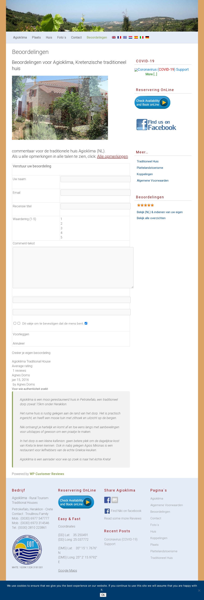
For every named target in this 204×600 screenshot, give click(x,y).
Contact (76, 37)
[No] (199, 590)
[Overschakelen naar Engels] (114, 37)
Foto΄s (61, 37)
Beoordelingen (97, 37)
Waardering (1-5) (24, 219)
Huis (49, 37)
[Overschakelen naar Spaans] (136, 37)
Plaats (36, 37)
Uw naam (19, 179)
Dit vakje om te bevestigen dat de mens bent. (52, 323)
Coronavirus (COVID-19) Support (120, 541)
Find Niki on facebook (125, 511)
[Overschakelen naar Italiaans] (141, 37)
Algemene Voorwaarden (153, 180)
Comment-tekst (24, 243)
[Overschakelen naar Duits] (147, 37)
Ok (103, 594)
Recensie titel (22, 206)
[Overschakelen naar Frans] (119, 37)
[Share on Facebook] (107, 500)
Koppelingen (145, 174)
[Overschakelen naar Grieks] (125, 37)
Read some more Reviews (122, 518)
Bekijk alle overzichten (151, 218)
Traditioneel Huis (148, 161)
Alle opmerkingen (112, 156)
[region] (60, 108)
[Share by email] (115, 500)
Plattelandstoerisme (150, 168)
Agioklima (20, 37)
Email (16, 193)
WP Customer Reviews (47, 474)
